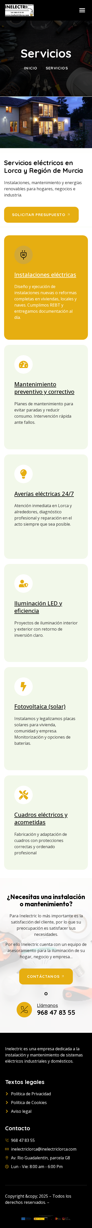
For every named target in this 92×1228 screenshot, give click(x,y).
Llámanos (47, 1005)
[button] (82, 10)
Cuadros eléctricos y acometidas (40, 818)
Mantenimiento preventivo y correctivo (44, 388)
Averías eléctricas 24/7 (44, 493)
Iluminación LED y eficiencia (38, 607)
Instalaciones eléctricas (45, 274)
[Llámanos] (24, 1009)
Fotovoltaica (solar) (39, 706)
